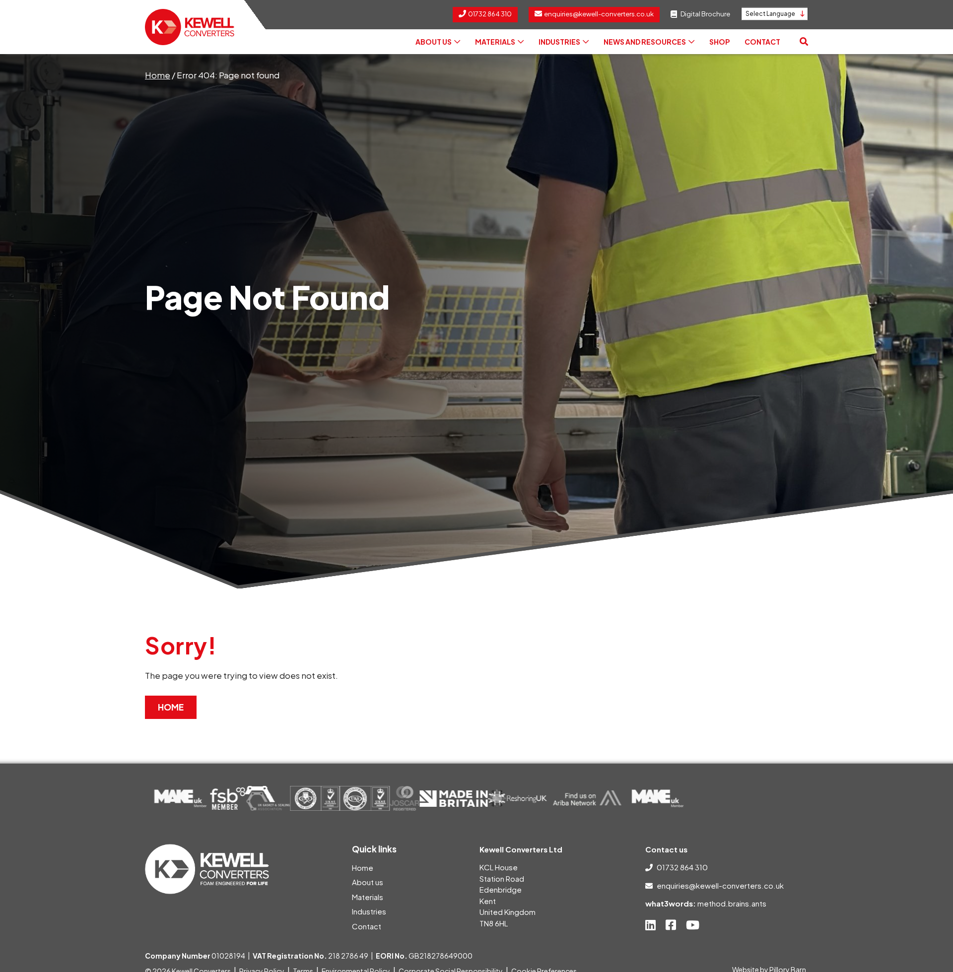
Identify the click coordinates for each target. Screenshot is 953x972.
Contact (762, 41)
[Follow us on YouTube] (692, 925)
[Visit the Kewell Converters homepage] (189, 27)
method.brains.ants (731, 903)
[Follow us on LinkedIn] (650, 925)
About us (433, 41)
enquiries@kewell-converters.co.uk (720, 885)
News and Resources (645, 41)
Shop (719, 41)
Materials (495, 41)
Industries (559, 41)
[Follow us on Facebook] (671, 925)
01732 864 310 (682, 867)
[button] (804, 41)
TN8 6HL (493, 923)
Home (157, 74)
